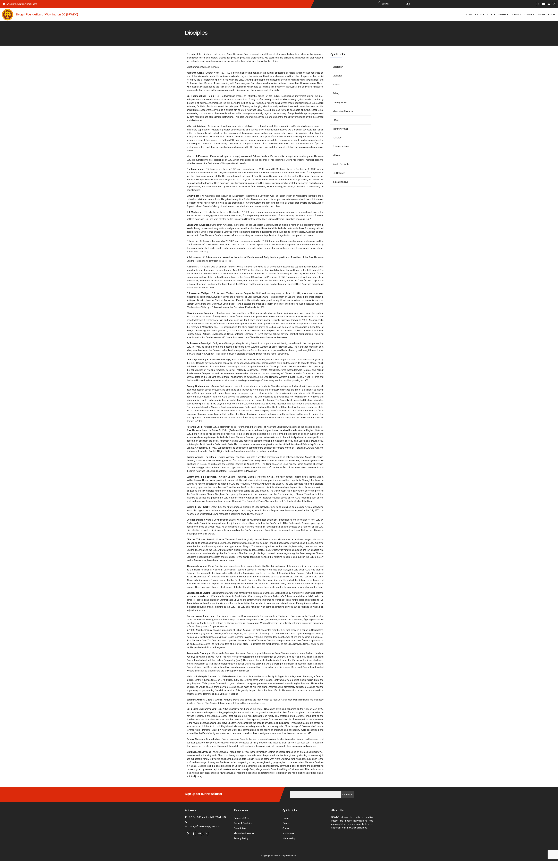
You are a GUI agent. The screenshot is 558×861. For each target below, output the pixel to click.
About (478, 14)
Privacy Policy (241, 838)
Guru (490, 14)
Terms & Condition (243, 823)
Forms (515, 14)
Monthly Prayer (340, 128)
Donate (541, 14)
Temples (337, 137)
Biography (338, 66)
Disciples (337, 75)
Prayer (336, 120)
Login (551, 14)
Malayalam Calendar (343, 111)
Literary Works (340, 102)
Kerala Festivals (341, 164)
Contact (529, 14)
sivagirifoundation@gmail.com (21, 4)
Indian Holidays (340, 182)
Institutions (288, 833)
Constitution (240, 828)
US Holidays (339, 173)
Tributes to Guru (341, 146)
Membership (288, 838)
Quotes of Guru (241, 818)
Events (502, 14)
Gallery (336, 93)
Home (469, 14)
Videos (336, 155)
